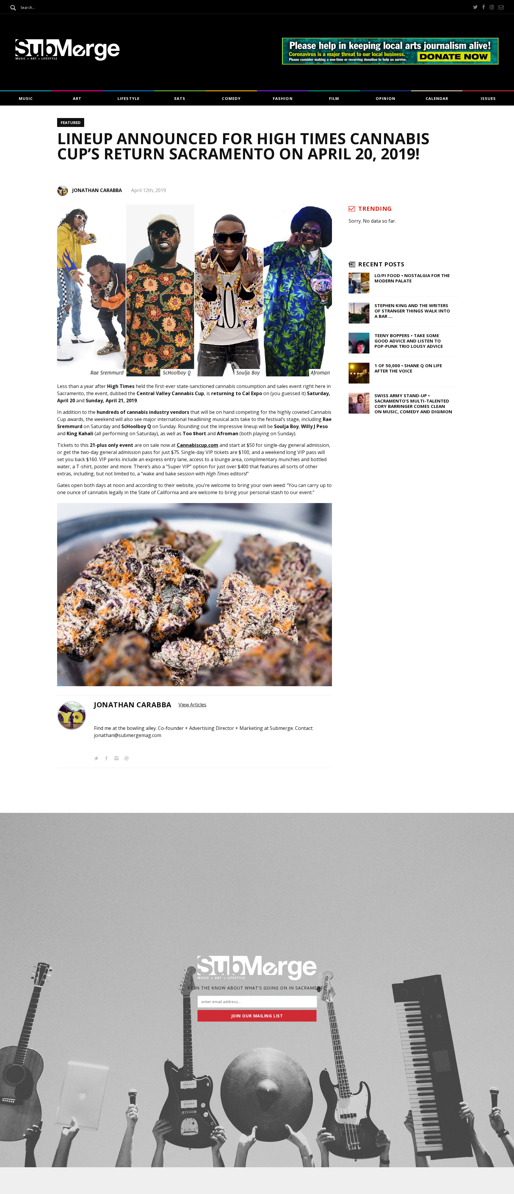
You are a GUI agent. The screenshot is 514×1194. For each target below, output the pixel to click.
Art (77, 98)
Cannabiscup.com (197, 445)
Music (26, 98)
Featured (71, 122)
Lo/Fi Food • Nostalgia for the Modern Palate (412, 278)
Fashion (282, 98)
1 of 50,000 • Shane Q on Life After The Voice (408, 368)
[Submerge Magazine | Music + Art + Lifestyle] (67, 59)
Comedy (231, 98)
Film (334, 98)
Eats (179, 98)
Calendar (437, 98)
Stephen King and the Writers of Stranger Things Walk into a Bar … (412, 311)
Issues (488, 98)
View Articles (192, 704)
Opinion (385, 98)
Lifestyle (128, 98)
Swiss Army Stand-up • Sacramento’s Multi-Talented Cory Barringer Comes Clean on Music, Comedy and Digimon (413, 403)
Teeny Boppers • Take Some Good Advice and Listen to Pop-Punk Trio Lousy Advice (408, 341)
